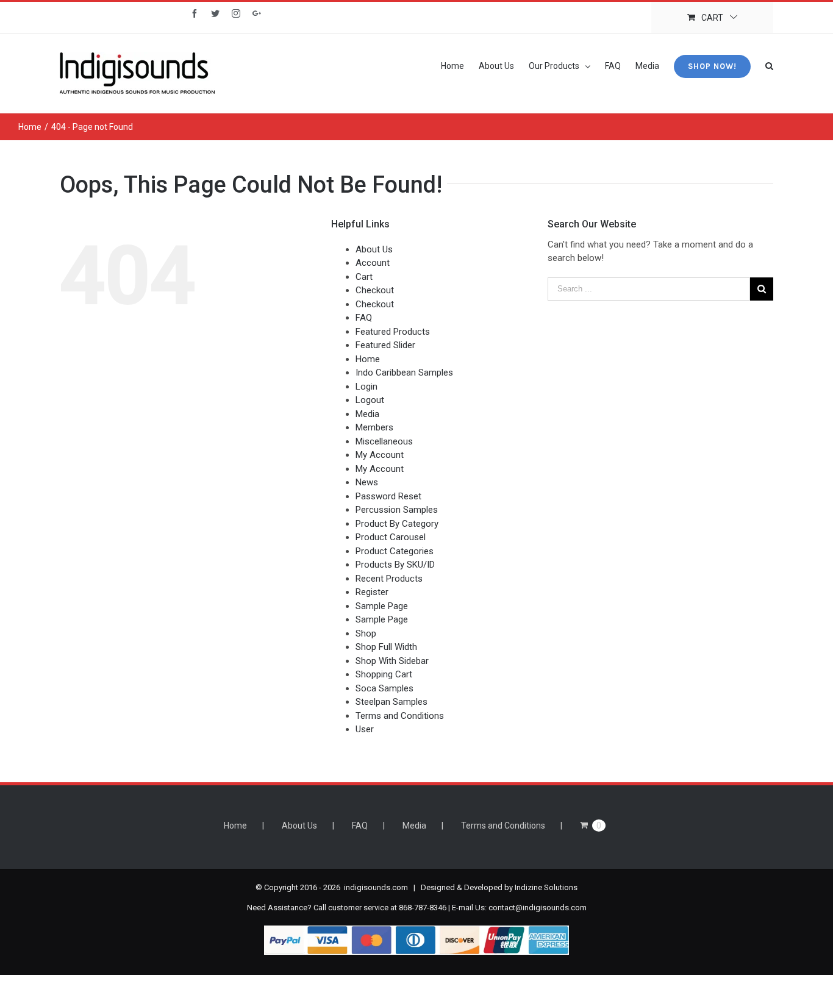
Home (368, 359)
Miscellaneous (384, 441)
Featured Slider (385, 345)
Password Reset (388, 496)
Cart (364, 276)
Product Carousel (391, 537)
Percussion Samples (397, 509)
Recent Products (389, 578)
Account (373, 262)
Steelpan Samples (391, 701)
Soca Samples (384, 688)
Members (374, 427)
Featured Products (393, 331)
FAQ (364, 317)
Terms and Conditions (400, 715)
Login (366, 386)
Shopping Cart (384, 674)
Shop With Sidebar (392, 660)
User (365, 729)
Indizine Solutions (546, 887)
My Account (380, 454)
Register (372, 592)
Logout (370, 399)
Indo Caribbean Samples (404, 372)
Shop (366, 633)
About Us (374, 249)
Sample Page (382, 606)
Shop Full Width (386, 646)
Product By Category (397, 523)
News (367, 482)
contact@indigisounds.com (537, 907)
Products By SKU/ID (395, 564)
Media (367, 413)
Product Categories (395, 551)
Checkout (375, 290)
